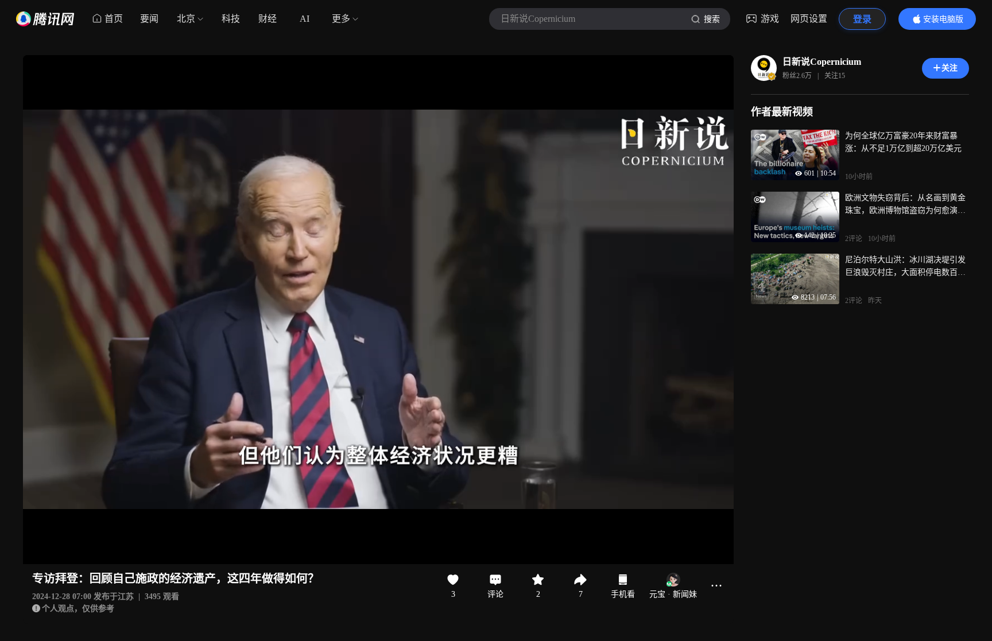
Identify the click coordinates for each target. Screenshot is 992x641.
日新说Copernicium (821, 62)
